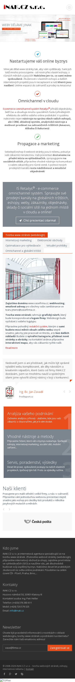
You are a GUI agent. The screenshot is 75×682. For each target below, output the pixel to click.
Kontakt (30, 669)
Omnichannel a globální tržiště (23, 250)
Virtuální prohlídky (56, 245)
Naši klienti (14, 488)
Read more (11, 347)
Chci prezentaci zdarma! (39, 220)
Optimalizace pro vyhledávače (23, 245)
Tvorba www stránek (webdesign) (25, 235)
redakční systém (38, 326)
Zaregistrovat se (59, 648)
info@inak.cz (17, 610)
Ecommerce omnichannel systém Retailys (26, 108)
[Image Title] (38, 279)
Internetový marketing (18, 240)
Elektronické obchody (49, 240)
